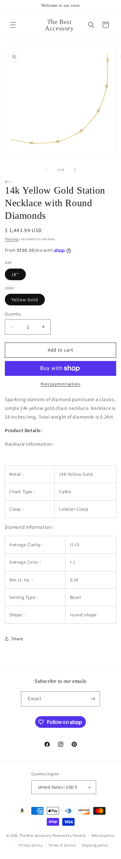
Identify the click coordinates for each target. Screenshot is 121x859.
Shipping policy (95, 845)
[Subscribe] (93, 698)
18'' (15, 274)
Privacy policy (31, 845)
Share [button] (17, 639)
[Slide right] (75, 170)
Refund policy (103, 835)
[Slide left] (46, 170)
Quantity (13, 314)
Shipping (11, 239)
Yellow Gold (25, 299)
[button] (13, 25)
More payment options (60, 383)
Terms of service (62, 845)
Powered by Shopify (69, 835)
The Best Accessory (35, 835)
